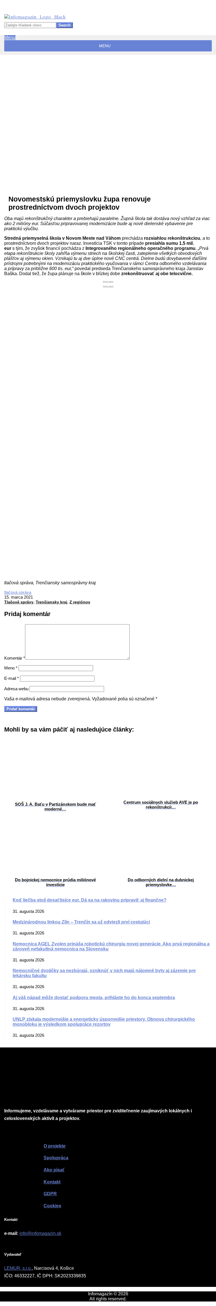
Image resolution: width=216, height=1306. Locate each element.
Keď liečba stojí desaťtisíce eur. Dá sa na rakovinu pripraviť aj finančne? (89, 900)
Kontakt (52, 1182)
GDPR (50, 1193)
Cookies (52, 1205)
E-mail (11, 678)
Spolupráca (56, 1157)
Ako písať (54, 1169)
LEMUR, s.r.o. (18, 1268)
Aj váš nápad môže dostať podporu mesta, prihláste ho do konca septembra (94, 997)
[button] (105, 45)
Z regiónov (79, 602)
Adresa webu (16, 688)
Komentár (14, 658)
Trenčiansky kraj (51, 602)
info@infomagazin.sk (40, 1233)
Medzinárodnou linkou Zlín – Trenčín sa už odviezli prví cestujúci (81, 922)
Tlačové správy (18, 602)
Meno (10, 668)
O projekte (55, 1146)
